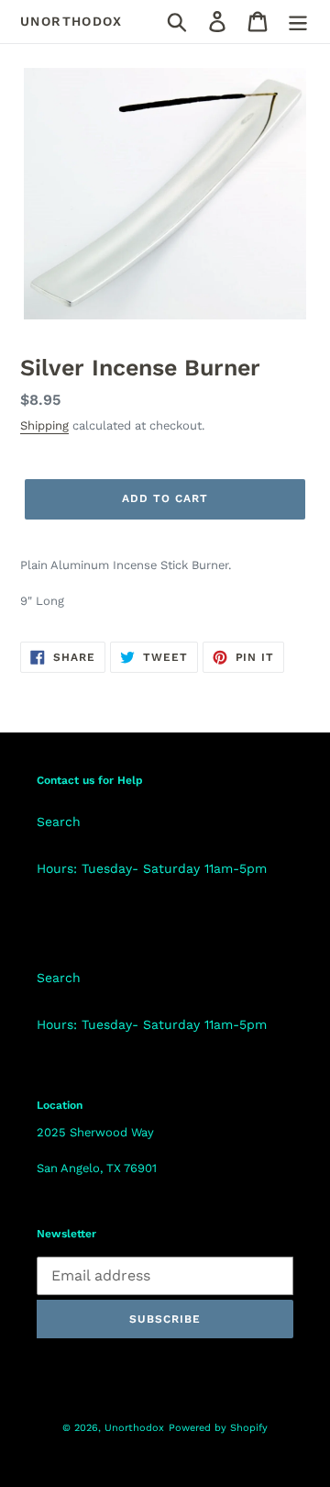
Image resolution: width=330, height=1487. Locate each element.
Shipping (44, 425)
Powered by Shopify (218, 1428)
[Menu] (298, 21)
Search (59, 821)
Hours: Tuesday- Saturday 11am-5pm (152, 868)
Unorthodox (71, 21)
